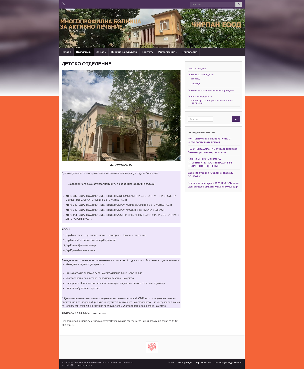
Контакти (147, 51)
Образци (195, 83)
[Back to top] (297, 362)
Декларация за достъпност (228, 362)
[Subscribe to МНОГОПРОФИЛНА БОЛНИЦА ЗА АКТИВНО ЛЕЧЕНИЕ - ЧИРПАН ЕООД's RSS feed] (63, 3)
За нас (100, 51)
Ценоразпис (189, 51)
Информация (167, 51)
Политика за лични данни (201, 74)
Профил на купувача (124, 51)
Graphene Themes (84, 365)
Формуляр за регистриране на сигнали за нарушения (212, 101)
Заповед (195, 78)
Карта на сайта (203, 362)
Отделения (83, 51)
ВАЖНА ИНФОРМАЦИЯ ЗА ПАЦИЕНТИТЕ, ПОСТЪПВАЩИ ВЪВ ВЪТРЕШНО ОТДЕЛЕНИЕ (210, 162)
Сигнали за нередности (200, 96)
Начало (66, 51)
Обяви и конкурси (197, 68)
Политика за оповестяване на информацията (211, 90)
